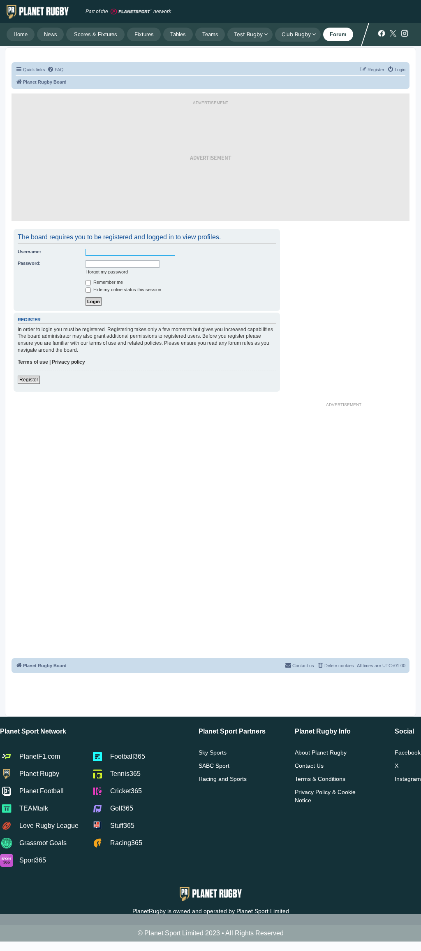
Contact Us (309, 765)
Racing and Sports (223, 779)
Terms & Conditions (320, 779)
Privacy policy (68, 362)
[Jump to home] (38, 12)
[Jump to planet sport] (131, 12)
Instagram (408, 779)
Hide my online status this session (126, 289)
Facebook (408, 752)
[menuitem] (55, 70)
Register (28, 380)
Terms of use (33, 362)
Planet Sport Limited (262, 911)
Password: (29, 263)
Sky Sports (213, 752)
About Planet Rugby (321, 752)
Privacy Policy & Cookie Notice (325, 796)
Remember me (107, 282)
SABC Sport (214, 765)
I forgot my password (107, 271)
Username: (29, 251)
